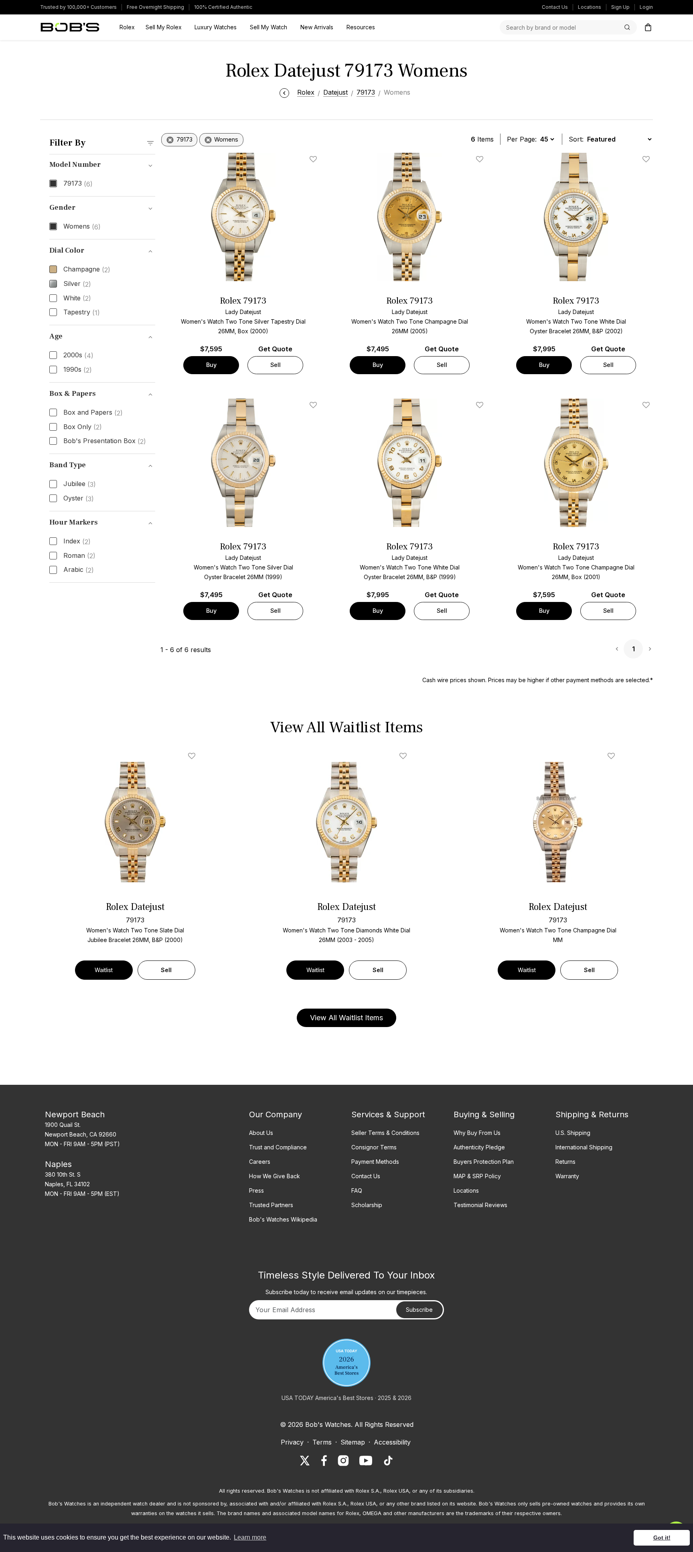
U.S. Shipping (572, 1132)
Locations (589, 7)
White (77, 298)
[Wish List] (193, 756)
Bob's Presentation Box (104, 441)
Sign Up (620, 7)
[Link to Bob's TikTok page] (388, 1460)
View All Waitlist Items (346, 1017)
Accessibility (392, 1442)
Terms (322, 1442)
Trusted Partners (271, 1204)
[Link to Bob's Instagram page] (343, 1460)
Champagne (86, 269)
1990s (77, 369)
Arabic (78, 569)
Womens (82, 226)
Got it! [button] (662, 1537)
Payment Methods (375, 1161)
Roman (79, 555)
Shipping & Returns (591, 1114)
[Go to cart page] (648, 27)
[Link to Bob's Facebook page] (324, 1460)
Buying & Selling (484, 1114)
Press (256, 1190)
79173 (78, 183)
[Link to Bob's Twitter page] (304, 1460)
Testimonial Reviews (480, 1204)
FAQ (356, 1190)
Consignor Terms (374, 1147)
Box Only (82, 427)
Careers (259, 1161)
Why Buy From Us (477, 1132)
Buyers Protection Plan (484, 1161)
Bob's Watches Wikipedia (283, 1219)
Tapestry (81, 312)
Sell (275, 364)
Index (77, 541)
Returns (565, 1161)
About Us (261, 1132)
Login (646, 7)
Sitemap (352, 1442)
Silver (77, 284)
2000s (78, 355)
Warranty (567, 1176)
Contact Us (555, 7)
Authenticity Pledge (479, 1147)
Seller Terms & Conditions (385, 1132)
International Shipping (583, 1147)
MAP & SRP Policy (477, 1176)
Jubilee (79, 484)
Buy (211, 364)
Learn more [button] (250, 1537)
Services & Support (388, 1114)
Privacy (292, 1442)
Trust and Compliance (278, 1147)
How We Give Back (274, 1176)
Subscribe (419, 1309)
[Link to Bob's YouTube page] (365, 1460)
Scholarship (366, 1204)
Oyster (78, 498)
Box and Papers (93, 412)
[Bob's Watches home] (70, 27)
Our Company (275, 1114)
